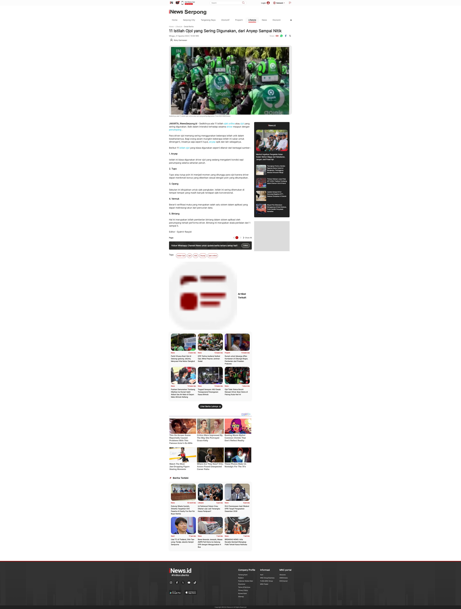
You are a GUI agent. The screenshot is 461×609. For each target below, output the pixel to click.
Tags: (171, 254)
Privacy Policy (243, 590)
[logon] (171, 3)
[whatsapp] (281, 36)
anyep (212, 142)
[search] (243, 3)
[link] (277, 36)
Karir (261, 575)
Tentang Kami (242, 575)
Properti (239, 20)
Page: (171, 238)
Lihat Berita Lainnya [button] (209, 406)
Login (263, 3)
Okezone (282, 575)
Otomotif (225, 20)
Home (174, 20)
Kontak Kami (242, 593)
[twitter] (290, 36)
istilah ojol (184, 148)
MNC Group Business (267, 578)
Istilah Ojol (181, 256)
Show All (248, 238)
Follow (245, 245)
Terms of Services (244, 587)
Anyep (202, 256)
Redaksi (241, 578)
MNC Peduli (264, 584)
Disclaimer (241, 584)
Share (272, 36)
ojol (242, 123)
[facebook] (286, 36)
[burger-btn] (290, 3)
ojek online (229, 123)
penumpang (175, 129)
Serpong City (189, 20)
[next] (243, 238)
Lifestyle (252, 20)
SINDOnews (283, 578)
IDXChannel (283, 581)
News (264, 20)
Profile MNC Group (266, 581)
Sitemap (241, 596)
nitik (195, 256)
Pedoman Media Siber (245, 581)
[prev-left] (233, 238)
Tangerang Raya (208, 20)
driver (230, 126)
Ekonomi (277, 20)
